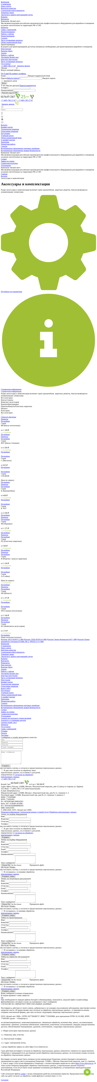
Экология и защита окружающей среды (17, 15)
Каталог (4, 125)
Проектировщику (8, 32)
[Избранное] (48, 119)
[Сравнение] (48, 114)
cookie (23, 1074)
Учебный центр (7, 136)
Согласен (4, 1080)
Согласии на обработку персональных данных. (17, 776)
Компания (5, 2)
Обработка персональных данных (62, 812)
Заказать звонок (23, 66)
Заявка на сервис (8, 161)
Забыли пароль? (13, 78)
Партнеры (5, 142)
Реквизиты (5, 663)
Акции (4, 53)
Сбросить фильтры (8, 417)
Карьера (4, 17)
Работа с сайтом (7, 34)
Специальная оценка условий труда (34, 812)
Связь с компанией (8, 30)
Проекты (4, 28)
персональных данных (10, 874)
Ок (2, 998)
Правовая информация (10, 812)
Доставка (4, 735)
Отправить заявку (8, 876)
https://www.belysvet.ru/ (84, 1063)
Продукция (5, 680)
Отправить (5, 766)
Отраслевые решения (9, 131)
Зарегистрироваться (28, 85)
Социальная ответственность (12, 10)
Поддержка (5, 134)
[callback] (17, 104)
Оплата (4, 733)
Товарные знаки (7, 13)
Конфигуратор (7, 127)
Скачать (4, 38)
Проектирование (8, 36)
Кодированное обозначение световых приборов (20, 148)
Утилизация (6, 165)
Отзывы (4, 731)
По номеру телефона (17, 74)
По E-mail (5, 74)
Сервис (4, 159)
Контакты (5, 19)
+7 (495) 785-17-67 (8, 66)
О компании (6, 4)
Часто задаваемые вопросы (12, 40)
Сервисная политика (9, 163)
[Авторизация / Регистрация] (48, 106)
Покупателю (6, 49)
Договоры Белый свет (10, 57)
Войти (4, 83)
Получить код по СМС (10, 93)
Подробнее (5, 421)
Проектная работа (8, 144)
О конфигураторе (8, 140)
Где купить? (6, 64)
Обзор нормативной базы (11, 42)
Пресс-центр (6, 6)
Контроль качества (8, 8)
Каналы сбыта (6, 51)
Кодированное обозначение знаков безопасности (20, 151)
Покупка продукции (9, 59)
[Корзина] (48, 116)
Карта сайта (6, 688)
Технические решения (10, 129)
